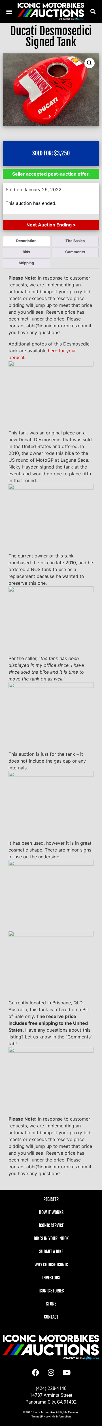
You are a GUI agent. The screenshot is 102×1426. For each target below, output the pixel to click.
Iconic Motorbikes (44, 1412)
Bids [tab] (26, 252)
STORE (51, 1304)
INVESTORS (51, 1278)
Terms (35, 1416)
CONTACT (51, 1317)
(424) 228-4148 (51, 1388)
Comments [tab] (75, 252)
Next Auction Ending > (51, 225)
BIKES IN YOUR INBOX (51, 1238)
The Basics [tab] (75, 241)
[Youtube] (67, 1372)
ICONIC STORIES (51, 1291)
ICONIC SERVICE (51, 1225)
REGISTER (51, 1199)
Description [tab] (26, 241)
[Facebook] (35, 1372)
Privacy (45, 1416)
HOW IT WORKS (51, 1212)
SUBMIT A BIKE (51, 1251)
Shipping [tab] (26, 263)
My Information (61, 1416)
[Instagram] (51, 1372)
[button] (92, 11)
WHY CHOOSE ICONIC (51, 1264)
